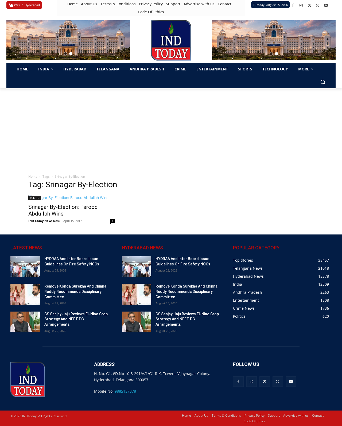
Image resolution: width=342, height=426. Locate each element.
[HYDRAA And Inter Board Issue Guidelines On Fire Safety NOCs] (25, 266)
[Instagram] (301, 5)
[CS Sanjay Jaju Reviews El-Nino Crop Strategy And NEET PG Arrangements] (25, 322)
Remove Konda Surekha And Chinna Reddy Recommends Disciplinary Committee (75, 291)
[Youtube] (326, 5)
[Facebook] (293, 5)
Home (32, 176)
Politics (34, 198)
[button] (65, 53)
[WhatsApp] (318, 5)
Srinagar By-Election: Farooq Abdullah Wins (63, 210)
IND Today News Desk (44, 221)
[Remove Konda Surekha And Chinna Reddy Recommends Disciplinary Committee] (25, 294)
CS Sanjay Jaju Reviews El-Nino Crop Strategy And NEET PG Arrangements (76, 319)
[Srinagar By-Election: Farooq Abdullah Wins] (71, 197)
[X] (309, 5)
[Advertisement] (171, 128)
